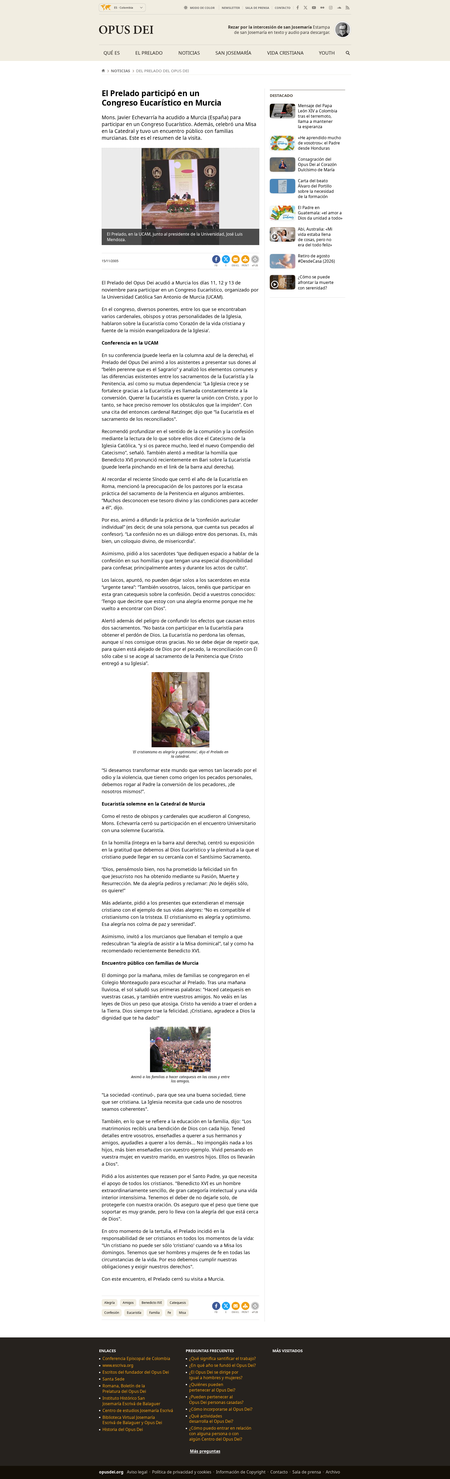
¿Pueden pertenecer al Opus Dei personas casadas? (216, 1399)
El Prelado (149, 53)
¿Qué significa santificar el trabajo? (222, 1358)
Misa (182, 1312)
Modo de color (202, 7)
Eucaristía (134, 1312)
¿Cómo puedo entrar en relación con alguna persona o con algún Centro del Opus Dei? (220, 1434)
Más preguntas (205, 1451)
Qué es (112, 53)
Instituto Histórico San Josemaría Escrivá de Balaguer (131, 1401)
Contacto (283, 7)
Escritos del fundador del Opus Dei (135, 1372)
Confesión (111, 1312)
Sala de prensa (257, 7)
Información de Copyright (241, 1472)
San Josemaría (233, 53)
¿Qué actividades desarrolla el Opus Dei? (211, 1418)
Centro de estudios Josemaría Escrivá (137, 1410)
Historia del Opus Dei (122, 1430)
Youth (327, 53)
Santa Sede (113, 1379)
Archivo (333, 1472)
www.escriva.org (117, 1365)
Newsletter (231, 7)
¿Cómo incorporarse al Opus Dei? (220, 1409)
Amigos (128, 1302)
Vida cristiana (285, 53)
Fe (169, 1312)
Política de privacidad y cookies (181, 1472)
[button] (245, 261)
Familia (154, 1312)
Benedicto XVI (152, 1302)
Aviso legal (137, 1472)
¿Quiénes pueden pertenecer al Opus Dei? (212, 1387)
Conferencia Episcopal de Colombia (136, 1358)
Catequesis (178, 1302)
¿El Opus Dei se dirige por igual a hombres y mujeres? (215, 1375)
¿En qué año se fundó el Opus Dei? (222, 1365)
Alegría (109, 1302)
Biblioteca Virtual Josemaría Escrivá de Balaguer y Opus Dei (132, 1420)
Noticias (189, 53)
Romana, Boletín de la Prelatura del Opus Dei (124, 1388)
